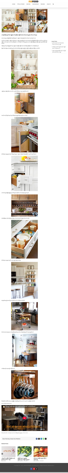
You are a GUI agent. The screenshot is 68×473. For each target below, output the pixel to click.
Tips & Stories (13, 432)
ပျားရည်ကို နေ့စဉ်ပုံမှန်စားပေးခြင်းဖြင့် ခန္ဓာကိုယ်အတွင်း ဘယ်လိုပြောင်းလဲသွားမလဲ (24, 459)
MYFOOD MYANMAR (27, 466)
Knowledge (9, 432)
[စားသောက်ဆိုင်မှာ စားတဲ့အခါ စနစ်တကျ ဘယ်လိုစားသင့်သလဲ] (41, 446)
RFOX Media (34, 466)
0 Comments (9, 460)
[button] (53, 4)
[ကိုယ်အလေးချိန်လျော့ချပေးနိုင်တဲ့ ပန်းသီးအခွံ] (8, 446)
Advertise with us (51, 466)
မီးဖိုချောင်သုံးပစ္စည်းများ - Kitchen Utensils (22, 432)
